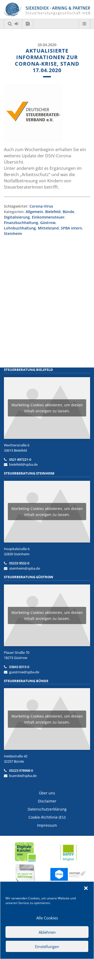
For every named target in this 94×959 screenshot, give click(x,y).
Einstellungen (47, 946)
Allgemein (34, 211)
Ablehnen (47, 932)
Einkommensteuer (48, 217)
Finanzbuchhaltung (21, 222)
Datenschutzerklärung (47, 809)
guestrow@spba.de (24, 672)
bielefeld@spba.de (23, 464)
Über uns (47, 792)
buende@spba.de (23, 775)
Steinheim (13, 233)
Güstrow (47, 222)
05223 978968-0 (21, 770)
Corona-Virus (41, 206)
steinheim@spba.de (24, 568)
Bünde (68, 211)
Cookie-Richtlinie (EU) (47, 817)
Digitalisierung (17, 217)
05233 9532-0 (19, 563)
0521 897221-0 (20, 459)
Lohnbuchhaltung (20, 228)
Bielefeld (53, 211)
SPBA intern (71, 228)
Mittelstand (48, 228)
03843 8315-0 (19, 666)
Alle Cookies (47, 917)
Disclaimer (47, 801)
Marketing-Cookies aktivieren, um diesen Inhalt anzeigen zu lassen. (47, 407)
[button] (86, 888)
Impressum (47, 825)
